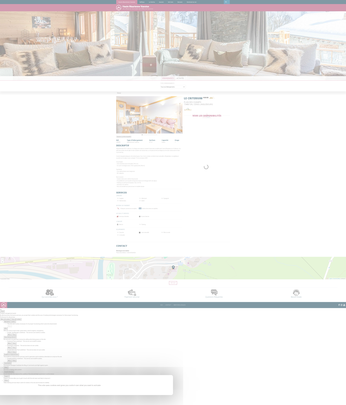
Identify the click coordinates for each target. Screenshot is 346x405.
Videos (6, 380)
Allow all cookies (5, 319)
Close (2, 311)
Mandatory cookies (9, 321)
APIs (5, 328)
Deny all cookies (16, 319)
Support (6, 376)
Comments (7, 363)
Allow (9, 326)
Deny (14, 334)
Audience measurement (11, 354)
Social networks (8, 372)
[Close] (0, 309)
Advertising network (10, 337)
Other (6, 367)
